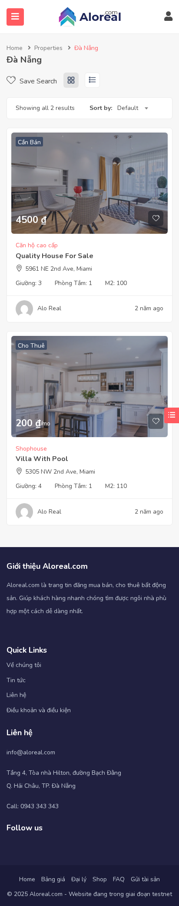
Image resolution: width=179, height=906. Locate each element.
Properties (48, 48)
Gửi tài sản (145, 879)
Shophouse (31, 449)
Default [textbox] (127, 108)
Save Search (37, 81)
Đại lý (78, 879)
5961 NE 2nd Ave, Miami (58, 269)
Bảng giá (53, 879)
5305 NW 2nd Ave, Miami (60, 472)
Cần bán (29, 142)
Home (15, 48)
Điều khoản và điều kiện (39, 710)
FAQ (119, 879)
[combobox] (132, 108)
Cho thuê (31, 346)
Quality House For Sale (54, 256)
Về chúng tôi (24, 665)
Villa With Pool (42, 459)
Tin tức (16, 680)
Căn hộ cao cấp (37, 245)
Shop (100, 879)
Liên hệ (16, 695)
